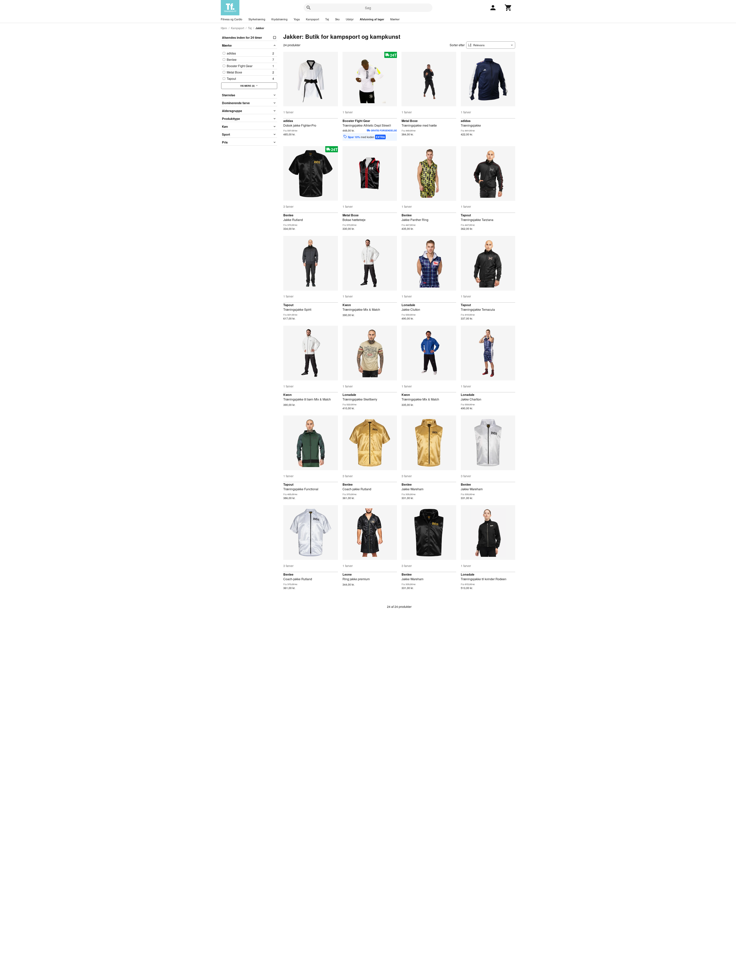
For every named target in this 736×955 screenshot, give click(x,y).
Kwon (347, 305)
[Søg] (308, 7)
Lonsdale (408, 305)
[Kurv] (508, 8)
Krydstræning (279, 19)
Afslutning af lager (372, 19)
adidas (288, 121)
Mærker (395, 19)
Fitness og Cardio (231, 19)
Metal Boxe (410, 121)
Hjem (224, 28)
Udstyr (350, 19)
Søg (368, 7)
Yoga (297, 19)
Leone (347, 574)
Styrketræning (256, 19)
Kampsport (312, 19)
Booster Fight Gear (356, 121)
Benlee (288, 215)
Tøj (327, 19)
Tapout (466, 215)
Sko (337, 19)
